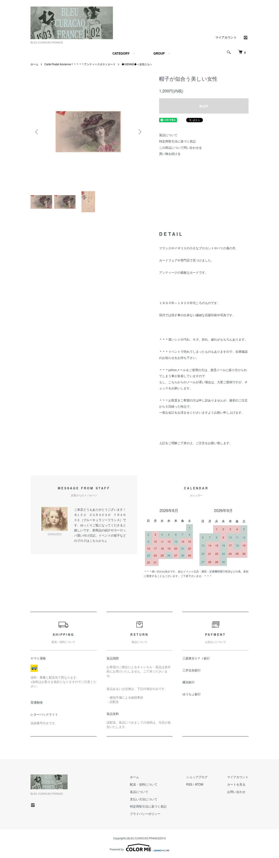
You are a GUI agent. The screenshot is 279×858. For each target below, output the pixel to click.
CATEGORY (120, 53)
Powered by (117, 849)
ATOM (199, 784)
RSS (189, 784)
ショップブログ (197, 777)
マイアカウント (226, 37)
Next (139, 132)
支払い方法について (143, 799)
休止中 (203, 106)
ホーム (34, 64)
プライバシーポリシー (145, 813)
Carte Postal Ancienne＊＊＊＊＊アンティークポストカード (80, 64)
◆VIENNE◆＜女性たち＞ (137, 64)
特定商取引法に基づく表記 (177, 141)
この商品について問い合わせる (180, 147)
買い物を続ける (169, 153)
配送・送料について (143, 784)
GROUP (159, 53)
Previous (37, 132)
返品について (168, 135)
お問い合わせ (236, 791)
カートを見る (236, 784)
